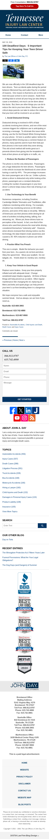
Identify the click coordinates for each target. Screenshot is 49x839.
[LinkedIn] (28, 410)
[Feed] (32, 417)
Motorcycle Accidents (13, 483)
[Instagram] (24, 417)
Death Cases (6, 327)
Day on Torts (7, 540)
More (41, 35)
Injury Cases (19, 327)
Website (24, 770)
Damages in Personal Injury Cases (19, 497)
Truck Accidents (11, 473)
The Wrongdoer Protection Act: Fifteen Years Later (23, 553)
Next (22, 340)
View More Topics (9, 512)
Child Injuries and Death (34, 325)
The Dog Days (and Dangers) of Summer (19, 565)
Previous (6, 340)
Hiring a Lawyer (11, 488)
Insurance (9, 507)
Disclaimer (25, 784)
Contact (24, 35)
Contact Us (24, 791)
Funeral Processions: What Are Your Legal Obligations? (20, 558)
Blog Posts (24, 805)
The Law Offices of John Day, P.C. (33, 829)
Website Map (24, 798)
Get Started (24, 399)
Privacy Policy (24, 777)
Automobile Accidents (17, 325)
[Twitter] (20, 410)
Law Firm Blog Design (23, 836)
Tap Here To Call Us (24, 6)
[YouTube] (17, 417)
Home (8, 35)
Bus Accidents (10, 478)
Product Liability (11, 502)
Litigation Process (12, 468)
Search (42, 525)
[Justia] (35, 410)
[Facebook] (13, 410)
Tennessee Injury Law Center (24, 21)
